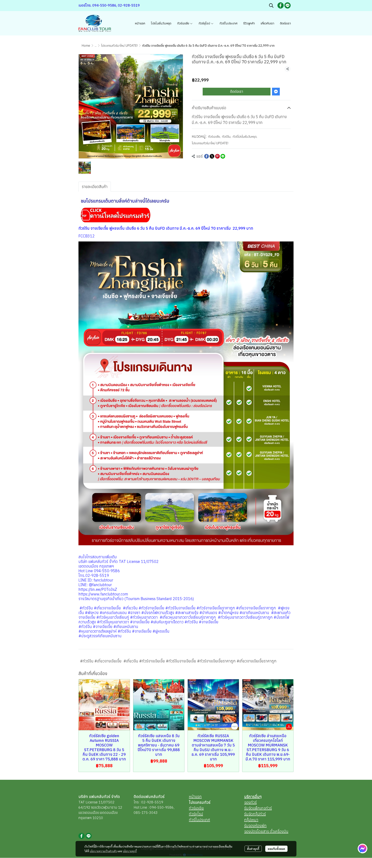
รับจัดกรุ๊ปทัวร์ (255, 814)
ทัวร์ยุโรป (196, 814)
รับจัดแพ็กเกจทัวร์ (258, 808)
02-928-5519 (152, 802)
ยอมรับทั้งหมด (276, 848)
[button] (271, 5)
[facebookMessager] (362, 848)
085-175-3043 (146, 812)
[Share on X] (212, 156)
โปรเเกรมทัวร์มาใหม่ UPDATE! (119, 45)
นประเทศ (203, 819)
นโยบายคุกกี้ (130, 851)
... (95, 45)
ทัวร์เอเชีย (214, 136)
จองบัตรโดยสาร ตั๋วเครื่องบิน (266, 831)
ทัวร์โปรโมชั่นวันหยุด (245, 136)
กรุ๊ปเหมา (251, 819)
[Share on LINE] (222, 156)
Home (86, 45)
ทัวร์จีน (226, 136)
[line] (287, 5)
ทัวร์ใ (192, 819)
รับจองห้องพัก (255, 825)
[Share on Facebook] (206, 156)
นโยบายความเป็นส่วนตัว (103, 851)
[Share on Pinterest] (217, 156)
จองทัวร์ (250, 802)
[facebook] (280, 5)
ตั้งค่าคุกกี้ (253, 848)
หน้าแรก (195, 796)
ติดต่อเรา (236, 91)
